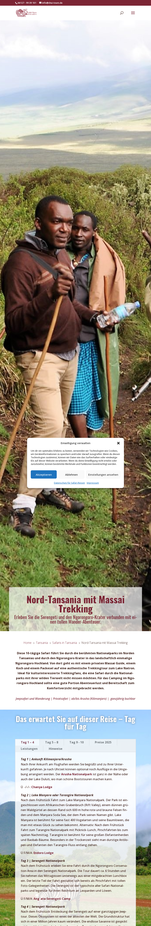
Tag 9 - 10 (76, 742)
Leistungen (29, 749)
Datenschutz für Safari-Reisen (69, 482)
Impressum (93, 482)
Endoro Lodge (44, 853)
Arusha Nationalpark (76, 774)
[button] (118, 443)
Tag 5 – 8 (51, 742)
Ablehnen (71, 474)
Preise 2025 (103, 742)
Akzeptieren (44, 474)
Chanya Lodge (41, 787)
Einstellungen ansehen (103, 474)
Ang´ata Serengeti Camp (52, 899)
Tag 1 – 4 (27, 742)
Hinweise (55, 749)
